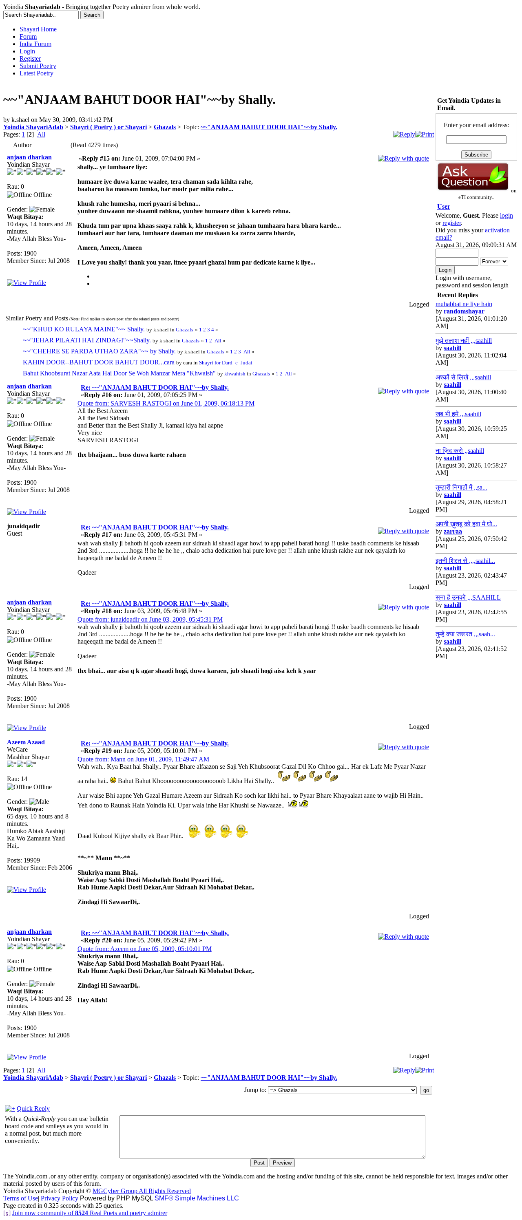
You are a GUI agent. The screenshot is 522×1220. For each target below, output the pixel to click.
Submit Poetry (38, 65)
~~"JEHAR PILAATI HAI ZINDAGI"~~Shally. (87, 340)
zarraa (453, 531)
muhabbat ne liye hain (464, 303)
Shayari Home (38, 29)
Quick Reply (33, 1108)
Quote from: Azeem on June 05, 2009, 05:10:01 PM (144, 948)
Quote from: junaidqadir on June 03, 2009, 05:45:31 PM (150, 619)
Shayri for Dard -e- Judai (225, 363)
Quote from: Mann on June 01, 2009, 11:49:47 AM (143, 759)
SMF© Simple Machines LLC (197, 1198)
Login (27, 51)
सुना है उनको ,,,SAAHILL (468, 597)
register (451, 222)
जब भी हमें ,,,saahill (458, 413)
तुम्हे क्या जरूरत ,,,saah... (465, 634)
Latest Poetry (36, 73)
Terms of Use (20, 1198)
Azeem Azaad (26, 742)
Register (30, 58)
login (506, 215)
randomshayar (464, 311)
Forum (28, 36)
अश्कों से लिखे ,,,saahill (463, 377)
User (443, 206)
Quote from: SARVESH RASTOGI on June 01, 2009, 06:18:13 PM (165, 403)
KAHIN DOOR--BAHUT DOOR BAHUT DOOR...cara (99, 362)
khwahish (235, 374)
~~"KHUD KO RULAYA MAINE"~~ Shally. (84, 329)
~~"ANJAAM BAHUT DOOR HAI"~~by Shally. (269, 127)
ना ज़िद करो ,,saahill (460, 450)
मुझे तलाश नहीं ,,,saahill (464, 340)
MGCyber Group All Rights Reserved (142, 1190)
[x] (7, 1212)
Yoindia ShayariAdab (33, 127)
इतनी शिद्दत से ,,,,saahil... (465, 560)
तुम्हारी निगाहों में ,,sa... (461, 487)
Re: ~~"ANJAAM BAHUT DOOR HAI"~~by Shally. (155, 387)
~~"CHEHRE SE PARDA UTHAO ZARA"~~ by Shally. (99, 351)
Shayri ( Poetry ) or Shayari (108, 127)
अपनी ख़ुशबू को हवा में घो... (466, 524)
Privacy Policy (59, 1198)
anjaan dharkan (29, 157)
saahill (452, 347)
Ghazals (165, 127)
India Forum (35, 43)
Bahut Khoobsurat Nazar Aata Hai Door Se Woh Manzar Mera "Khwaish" (119, 373)
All (41, 134)
